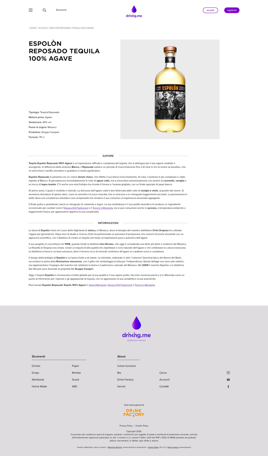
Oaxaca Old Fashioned (76, 208)
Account (164, 380)
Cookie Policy (142, 425)
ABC (74, 386)
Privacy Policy (126, 425)
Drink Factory (125, 380)
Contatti (164, 386)
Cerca (163, 373)
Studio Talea (153, 447)
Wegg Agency (173, 447)
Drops (35, 373)
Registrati (232, 10)
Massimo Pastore (115, 447)
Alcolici (43, 28)
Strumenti (61, 10)
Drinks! (36, 366)
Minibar (76, 373)
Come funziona (126, 366)
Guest (33, 28)
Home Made (39, 386)
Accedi (210, 10)
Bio (119, 373)
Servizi (121, 386)
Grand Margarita (97, 285)
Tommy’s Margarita (103, 208)
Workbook (38, 380)
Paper (75, 366)
